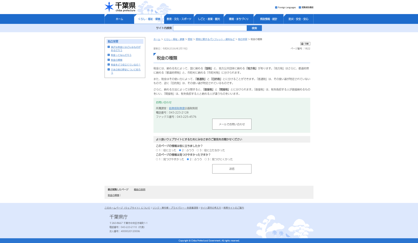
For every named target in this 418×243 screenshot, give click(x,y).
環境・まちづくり (239, 19)
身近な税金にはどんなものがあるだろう (126, 48)
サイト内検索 (164, 28)
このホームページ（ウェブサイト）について (127, 207)
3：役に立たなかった (212, 150)
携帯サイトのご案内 (233, 207)
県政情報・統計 (268, 19)
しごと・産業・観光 (209, 19)
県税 (190, 39)
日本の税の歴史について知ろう (126, 71)
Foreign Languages (287, 7)
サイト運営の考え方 (211, 207)
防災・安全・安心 (298, 19)
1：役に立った (167, 150)
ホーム (119, 19)
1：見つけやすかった (171, 159)
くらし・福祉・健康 (149, 19)
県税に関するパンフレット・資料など (215, 39)
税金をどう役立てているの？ (126, 64)
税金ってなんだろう (121, 55)
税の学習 (113, 41)
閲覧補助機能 (308, 7)
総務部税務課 (177, 108)
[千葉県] (120, 7)
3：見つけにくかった (220, 159)
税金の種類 (116, 60)
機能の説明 (139, 189)
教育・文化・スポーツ (179, 19)
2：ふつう (188, 150)
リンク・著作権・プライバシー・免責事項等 (175, 207)
